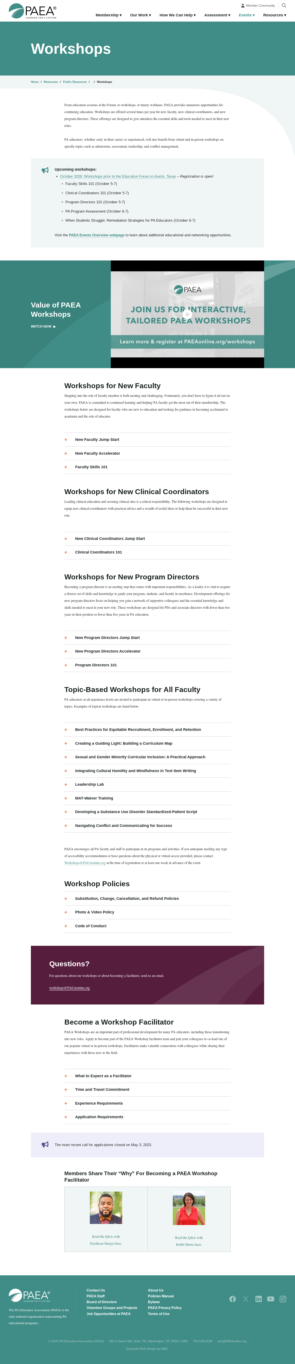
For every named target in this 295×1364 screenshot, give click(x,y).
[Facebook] (232, 1299)
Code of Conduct (90, 926)
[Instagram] (283, 1299)
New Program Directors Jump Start (107, 637)
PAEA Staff (96, 1296)
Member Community (260, 5)
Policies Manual (161, 1296)
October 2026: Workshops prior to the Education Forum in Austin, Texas (118, 176)
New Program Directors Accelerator (108, 651)
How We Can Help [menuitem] (176, 15)
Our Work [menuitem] (139, 15)
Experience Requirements (99, 1103)
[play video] (187, 314)
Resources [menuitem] (273, 15)
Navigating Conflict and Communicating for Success (123, 825)
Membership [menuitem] (107, 15)
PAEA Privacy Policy (165, 1308)
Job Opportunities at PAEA (109, 1314)
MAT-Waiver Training (94, 798)
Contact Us (96, 1290)
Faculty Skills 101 (91, 467)
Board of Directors (102, 1302)
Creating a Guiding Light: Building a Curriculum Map (123, 743)
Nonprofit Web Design (141, 1348)
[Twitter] (245, 1299)
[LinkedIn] (258, 1299)
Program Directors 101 (96, 665)
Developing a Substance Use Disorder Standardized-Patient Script (136, 812)
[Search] (284, 5)
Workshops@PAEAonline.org (85, 862)
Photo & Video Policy (94, 912)
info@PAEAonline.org (232, 1341)
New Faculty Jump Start (97, 439)
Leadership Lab (89, 784)
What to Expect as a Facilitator (103, 1076)
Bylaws (154, 1302)
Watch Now (43, 326)
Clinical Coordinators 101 (98, 552)
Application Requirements (99, 1117)
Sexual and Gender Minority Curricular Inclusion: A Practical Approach (140, 757)
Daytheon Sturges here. (106, 1243)
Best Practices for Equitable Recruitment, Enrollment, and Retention (138, 729)
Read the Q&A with (106, 1236)
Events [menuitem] (245, 15)
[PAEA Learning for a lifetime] (32, 11)
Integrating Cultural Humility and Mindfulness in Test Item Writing (135, 771)
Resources (51, 82)
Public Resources (75, 82)
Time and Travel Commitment (102, 1089)
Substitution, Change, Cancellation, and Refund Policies (127, 898)
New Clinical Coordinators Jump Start (110, 538)
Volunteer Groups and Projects (112, 1308)
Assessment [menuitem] (215, 15)
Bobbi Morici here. (189, 1244)
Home (35, 82)
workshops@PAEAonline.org (69, 987)
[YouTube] (270, 1298)
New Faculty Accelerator (97, 453)
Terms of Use (159, 1314)
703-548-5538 (202, 1341)
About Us (155, 1290)
